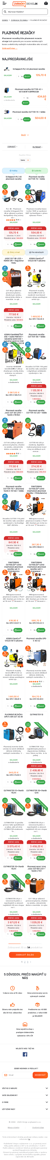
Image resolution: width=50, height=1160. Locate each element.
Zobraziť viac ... (9, 48)
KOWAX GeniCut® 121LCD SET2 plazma (13, 639)
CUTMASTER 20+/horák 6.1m (36, 791)
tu (29, 1139)
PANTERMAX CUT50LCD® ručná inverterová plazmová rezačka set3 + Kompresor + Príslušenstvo (36, 566)
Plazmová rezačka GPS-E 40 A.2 (36, 639)
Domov (5, 20)
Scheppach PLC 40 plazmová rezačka (14, 177)
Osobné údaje (38, 1128)
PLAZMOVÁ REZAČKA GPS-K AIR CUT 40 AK (13, 715)
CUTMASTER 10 (36, 714)
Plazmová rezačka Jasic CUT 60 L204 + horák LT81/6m (14, 412)
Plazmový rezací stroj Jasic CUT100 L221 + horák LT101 (36, 868)
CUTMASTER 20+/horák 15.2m (13, 867)
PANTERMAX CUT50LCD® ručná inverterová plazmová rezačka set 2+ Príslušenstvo (13, 566)
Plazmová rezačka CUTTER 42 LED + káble (36, 411)
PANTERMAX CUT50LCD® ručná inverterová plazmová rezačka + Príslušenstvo (36, 490)
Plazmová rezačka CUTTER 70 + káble (36, 177)
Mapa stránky (13, 1128)
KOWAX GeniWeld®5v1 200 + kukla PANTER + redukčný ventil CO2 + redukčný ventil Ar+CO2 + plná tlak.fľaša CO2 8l (13, 338)
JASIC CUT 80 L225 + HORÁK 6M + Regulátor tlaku (14, 260)
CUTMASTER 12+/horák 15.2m (14, 791)
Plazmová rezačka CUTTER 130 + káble (36, 335)
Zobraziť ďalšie (25, 955)
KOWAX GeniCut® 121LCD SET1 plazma (36, 259)
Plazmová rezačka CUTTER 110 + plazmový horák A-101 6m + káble (13, 488)
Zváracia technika (19, 20)
